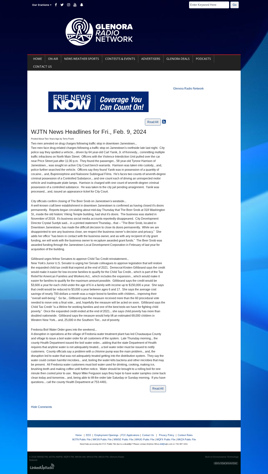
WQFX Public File (165, 439)
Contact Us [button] (42, 67)
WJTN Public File (81, 439)
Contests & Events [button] (120, 59)
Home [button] (37, 59)
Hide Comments (41, 406)
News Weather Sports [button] (81, 59)
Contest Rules (185, 435)
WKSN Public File (102, 439)
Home (78, 435)
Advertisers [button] (150, 59)
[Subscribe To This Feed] (164, 121)
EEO (88, 435)
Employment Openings (106, 435)
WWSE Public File (123, 439)
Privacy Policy (166, 435)
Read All (152, 122)
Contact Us (148, 435)
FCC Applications (130, 435)
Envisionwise (219, 457)
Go (234, 4)
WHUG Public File (144, 439)
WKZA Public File (186, 439)
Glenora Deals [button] (178, 59)
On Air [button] (53, 59)
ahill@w (162, 444)
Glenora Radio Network (188, 88)
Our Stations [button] (41, 5)
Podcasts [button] (203, 59)
